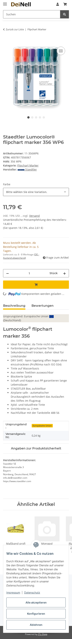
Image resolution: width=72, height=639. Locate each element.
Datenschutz (32, 592)
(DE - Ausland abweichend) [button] (21, 256)
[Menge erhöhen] (64, 273)
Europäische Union (42, 425)
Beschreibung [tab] (14, 306)
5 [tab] (44, 117)
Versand (34, 216)
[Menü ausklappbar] (5, 2)
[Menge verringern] (7, 273)
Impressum (13, 592)
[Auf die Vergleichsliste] (61, 51)
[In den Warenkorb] (6, 41)
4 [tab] (40, 117)
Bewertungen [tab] (42, 306)
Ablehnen (36, 624)
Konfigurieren (36, 613)
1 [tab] (28, 117)
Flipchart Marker (28, 165)
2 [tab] (32, 117)
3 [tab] (36, 117)
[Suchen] (64, 14)
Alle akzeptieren (36, 602)
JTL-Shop (42, 634)
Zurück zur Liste (15, 29)
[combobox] (36, 192)
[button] (57, 4)
